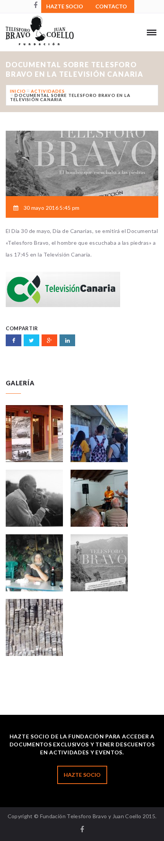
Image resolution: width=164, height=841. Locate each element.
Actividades (48, 91)
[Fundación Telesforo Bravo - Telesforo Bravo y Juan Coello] (48, 36)
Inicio (18, 91)
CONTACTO (111, 6)
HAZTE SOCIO (64, 6)
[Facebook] (35, 5)
